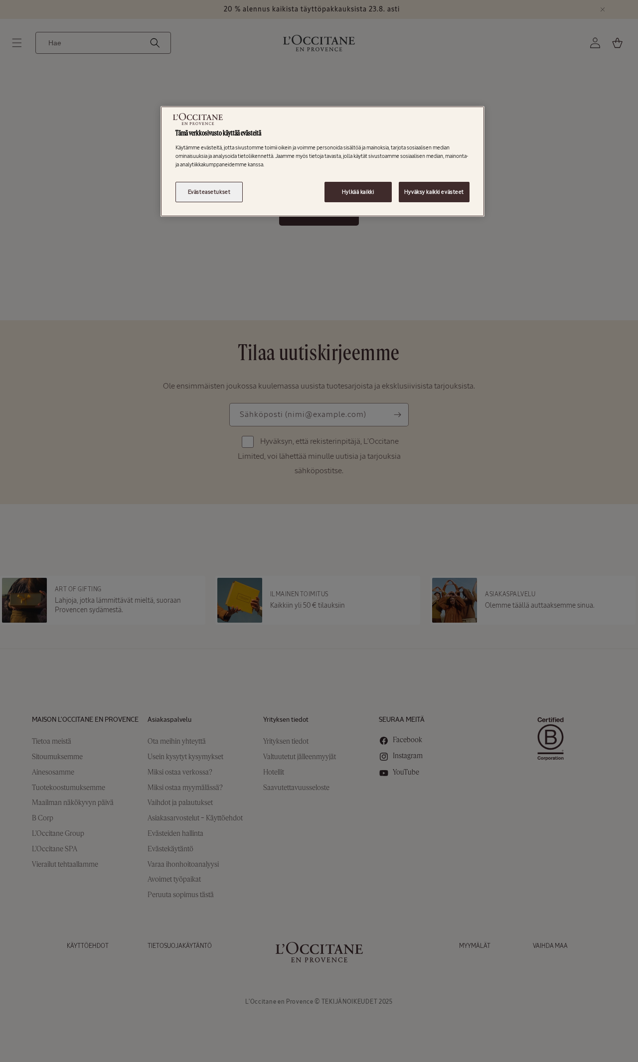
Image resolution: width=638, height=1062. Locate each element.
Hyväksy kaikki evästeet (434, 191)
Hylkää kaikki (358, 191)
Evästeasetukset (209, 191)
